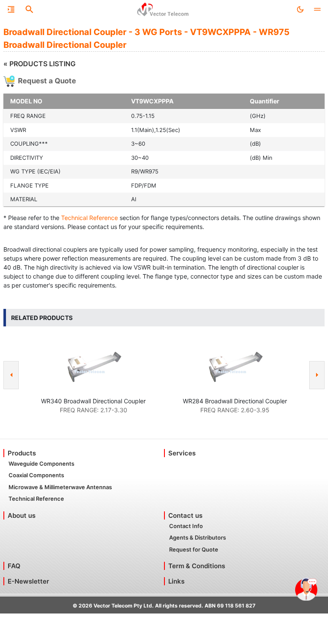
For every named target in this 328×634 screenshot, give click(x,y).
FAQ (14, 566)
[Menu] (11, 9)
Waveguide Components (41, 463)
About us (21, 515)
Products (22, 453)
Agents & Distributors (197, 537)
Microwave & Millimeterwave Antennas (60, 487)
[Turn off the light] (300, 9)
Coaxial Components (36, 475)
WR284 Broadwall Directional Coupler (235, 401)
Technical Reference (89, 217)
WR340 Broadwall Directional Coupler (93, 401)
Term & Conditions (196, 566)
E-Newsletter (28, 581)
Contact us (185, 515)
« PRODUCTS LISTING (39, 63)
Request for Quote (193, 549)
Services (182, 453)
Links (176, 581)
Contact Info (186, 525)
